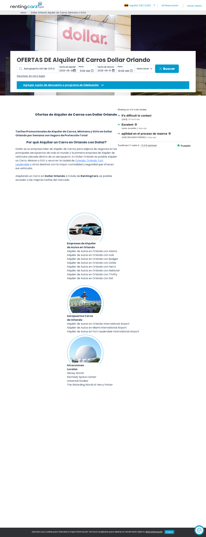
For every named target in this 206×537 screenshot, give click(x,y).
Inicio (23, 12)
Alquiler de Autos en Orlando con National (93, 270)
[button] (140, 4)
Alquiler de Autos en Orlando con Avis (90, 255)
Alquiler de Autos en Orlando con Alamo (92, 251)
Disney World (75, 373)
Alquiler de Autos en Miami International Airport (97, 327)
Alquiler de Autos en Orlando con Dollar (92, 263)
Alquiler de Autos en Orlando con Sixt (90, 278)
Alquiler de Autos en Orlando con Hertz (91, 266)
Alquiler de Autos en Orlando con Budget (92, 259)
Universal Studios (77, 381)
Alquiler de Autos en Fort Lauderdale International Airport (103, 331)
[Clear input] (54, 68)
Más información (154, 531)
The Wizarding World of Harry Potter (90, 385)
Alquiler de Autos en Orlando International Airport (98, 324)
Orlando (80, 160)
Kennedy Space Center (81, 377)
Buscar (169, 68)
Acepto (169, 532)
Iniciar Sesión (194, 5)
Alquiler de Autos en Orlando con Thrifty (92, 274)
